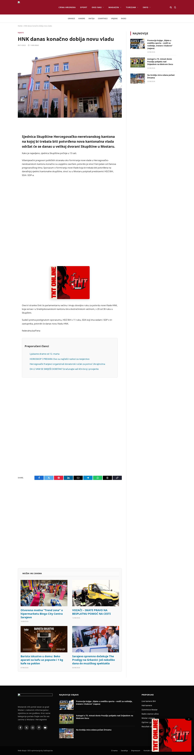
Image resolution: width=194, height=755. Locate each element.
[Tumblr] (8, 177)
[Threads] (8, 204)
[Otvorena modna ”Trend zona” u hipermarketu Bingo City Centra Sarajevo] (44, 593)
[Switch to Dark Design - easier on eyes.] (175, 7)
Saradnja (124, 750)
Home (20, 26)
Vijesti (21, 33)
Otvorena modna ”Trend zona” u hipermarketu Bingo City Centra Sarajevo (42, 613)
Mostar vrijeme (148, 718)
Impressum (135, 750)
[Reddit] (8, 144)
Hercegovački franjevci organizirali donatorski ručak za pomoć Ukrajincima (67, 363)
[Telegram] (8, 191)
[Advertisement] (70, 221)
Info (145, 7)
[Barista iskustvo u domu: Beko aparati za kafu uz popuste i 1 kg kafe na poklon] (44, 639)
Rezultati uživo (148, 726)
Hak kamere (147, 705)
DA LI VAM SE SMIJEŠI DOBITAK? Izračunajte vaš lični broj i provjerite (64, 368)
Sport (83, 7)
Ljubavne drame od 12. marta (44, 353)
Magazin (113, 7)
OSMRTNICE (103, 18)
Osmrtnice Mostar (150, 709)
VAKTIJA (91, 18)
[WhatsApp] (8, 197)
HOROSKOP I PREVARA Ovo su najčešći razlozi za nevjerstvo (59, 358)
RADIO (123, 18)
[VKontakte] (8, 184)
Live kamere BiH (149, 701)
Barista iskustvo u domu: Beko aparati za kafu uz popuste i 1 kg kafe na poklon (42, 659)
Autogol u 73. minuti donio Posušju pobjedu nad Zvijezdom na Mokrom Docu (160, 61)
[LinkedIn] (8, 171)
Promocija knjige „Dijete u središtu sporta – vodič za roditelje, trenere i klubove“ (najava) (159, 44)
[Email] (8, 157)
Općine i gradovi (149, 722)
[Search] (170, 7)
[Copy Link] (8, 211)
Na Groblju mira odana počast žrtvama (161, 76)
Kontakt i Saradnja (151, 750)
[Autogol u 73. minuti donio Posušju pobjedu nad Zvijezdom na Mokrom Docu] (137, 62)
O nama (114, 750)
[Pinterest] (8, 150)
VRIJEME (114, 18)
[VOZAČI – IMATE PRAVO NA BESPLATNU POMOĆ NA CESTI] (95, 593)
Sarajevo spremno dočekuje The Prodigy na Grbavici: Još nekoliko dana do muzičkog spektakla (93, 659)
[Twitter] (8, 137)
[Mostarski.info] (36, 7)
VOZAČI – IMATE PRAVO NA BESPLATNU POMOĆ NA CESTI (91, 611)
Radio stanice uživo (150, 714)
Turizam (131, 7)
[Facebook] (8, 130)
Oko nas (97, 7)
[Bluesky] (8, 164)
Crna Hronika (67, 7)
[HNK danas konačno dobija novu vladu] (70, 84)
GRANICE (71, 18)
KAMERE (81, 18)
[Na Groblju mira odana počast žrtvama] (137, 79)
